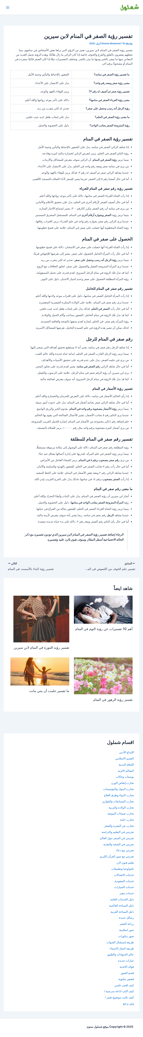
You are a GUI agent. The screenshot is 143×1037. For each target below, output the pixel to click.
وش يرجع (128, 1003)
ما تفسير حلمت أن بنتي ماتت (49, 691)
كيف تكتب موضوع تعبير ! (119, 997)
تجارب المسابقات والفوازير (118, 801)
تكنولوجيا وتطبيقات (122, 868)
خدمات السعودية (124, 881)
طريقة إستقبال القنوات (120, 942)
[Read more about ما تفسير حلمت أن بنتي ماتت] (39, 671)
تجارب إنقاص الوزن (122, 783)
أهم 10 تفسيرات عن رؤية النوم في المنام (104, 629)
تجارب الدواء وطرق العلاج (119, 795)
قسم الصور (127, 973)
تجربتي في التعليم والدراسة (118, 832)
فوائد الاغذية (127, 966)
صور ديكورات (126, 936)
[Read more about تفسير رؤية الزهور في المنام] (103, 675)
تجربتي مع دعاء (125, 850)
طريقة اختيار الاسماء (122, 948)
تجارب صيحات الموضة (120, 813)
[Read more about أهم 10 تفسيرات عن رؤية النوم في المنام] (103, 609)
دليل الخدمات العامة (122, 899)
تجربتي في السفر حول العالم (117, 838)
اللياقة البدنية (126, 764)
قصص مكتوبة (126, 979)
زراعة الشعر (127, 924)
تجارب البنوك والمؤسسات (118, 789)
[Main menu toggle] (8, 7)
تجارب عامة (127, 819)
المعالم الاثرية (126, 770)
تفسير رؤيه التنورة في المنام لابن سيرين (41, 647)
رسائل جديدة (126, 917)
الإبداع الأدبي (126, 752)
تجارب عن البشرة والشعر (119, 826)
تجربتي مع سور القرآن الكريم (117, 856)
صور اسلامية (126, 930)
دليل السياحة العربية (122, 911)
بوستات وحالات (125, 776)
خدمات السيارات (124, 887)
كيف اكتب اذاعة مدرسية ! (119, 991)
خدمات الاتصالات (124, 875)
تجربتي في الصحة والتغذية (118, 844)
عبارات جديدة (126, 960)
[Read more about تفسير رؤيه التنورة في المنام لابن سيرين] (41, 619)
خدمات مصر (127, 893)
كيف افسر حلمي (124, 985)
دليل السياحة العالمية (121, 905)
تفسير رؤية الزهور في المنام (113, 699)
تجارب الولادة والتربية (121, 807)
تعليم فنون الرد (125, 862)
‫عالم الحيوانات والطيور (120, 954)
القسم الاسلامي (124, 758)
